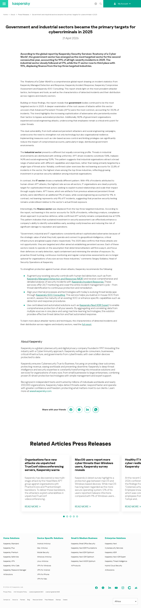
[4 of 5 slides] (73, 516)
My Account (123, 4)
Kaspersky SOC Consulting (50, 294)
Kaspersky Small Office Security (83, 544)
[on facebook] (71, 409)
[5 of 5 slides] (77, 516)
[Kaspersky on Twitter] (103, 587)
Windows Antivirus (44, 557)
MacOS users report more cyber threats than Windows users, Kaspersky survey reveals (94, 465)
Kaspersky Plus (9, 548)
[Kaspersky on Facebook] (96, 587)
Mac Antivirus (42, 548)
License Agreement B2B (53, 592)
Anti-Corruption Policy (20, 592)
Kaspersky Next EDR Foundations (84, 548)
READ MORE (31, 506)
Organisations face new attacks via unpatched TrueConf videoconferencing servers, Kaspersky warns (44, 465)
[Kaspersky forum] (136, 587)
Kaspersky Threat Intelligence (116, 561)
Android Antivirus (43, 544)
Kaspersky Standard (11, 544)
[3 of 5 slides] (70, 516)
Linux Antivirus (42, 561)
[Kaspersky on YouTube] (116, 587)
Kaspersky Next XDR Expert (94, 305)
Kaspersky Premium (10, 552)
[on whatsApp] (95, 409)
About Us (15, 599)
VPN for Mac (42, 579)
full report (86, 324)
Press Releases (49, 599)
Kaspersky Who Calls (11, 566)
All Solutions (8, 574)
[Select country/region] (95, 3)
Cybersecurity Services (114, 548)
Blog (28, 599)
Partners (22, 599)
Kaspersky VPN (9, 561)
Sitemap (58, 599)
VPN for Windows (44, 566)
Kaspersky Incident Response (88, 281)
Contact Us (6, 599)
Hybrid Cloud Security (113, 566)
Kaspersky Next (111, 544)
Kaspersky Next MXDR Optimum (83, 561)
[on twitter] (79, 409)
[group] (45, 483)
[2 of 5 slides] (67, 516)
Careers (65, 599)
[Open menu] (4, 3)
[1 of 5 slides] (64, 516)
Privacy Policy (7, 592)
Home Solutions (11, 538)
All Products (75, 566)
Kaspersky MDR (111, 552)
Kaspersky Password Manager (14, 570)
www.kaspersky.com (40, 391)
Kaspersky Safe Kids (11, 557)
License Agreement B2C (36, 592)
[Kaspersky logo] (21, 3)
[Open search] (100, 3)
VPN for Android (43, 570)
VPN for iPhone (43, 574)
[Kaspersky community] (129, 587)
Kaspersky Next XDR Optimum (82, 557)
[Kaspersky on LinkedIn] (109, 587)
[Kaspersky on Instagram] (122, 587)
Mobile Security (43, 552)
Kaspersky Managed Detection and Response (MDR (55, 278)
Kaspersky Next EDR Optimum (82, 552)
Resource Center (38, 599)
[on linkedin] (87, 409)
